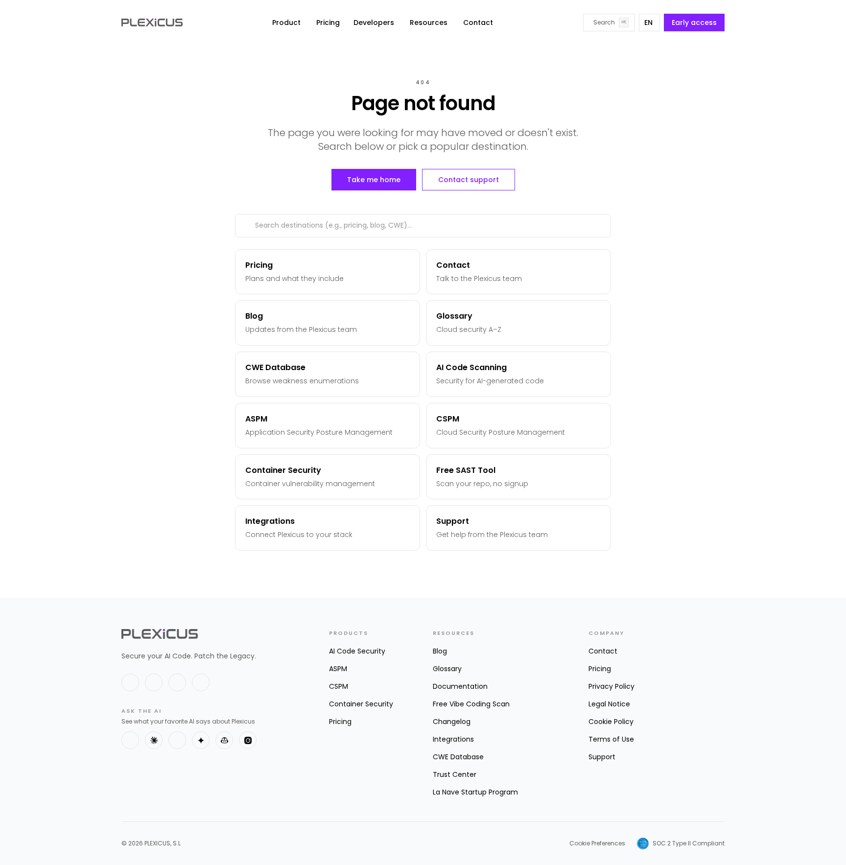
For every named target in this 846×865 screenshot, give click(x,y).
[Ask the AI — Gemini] (201, 740)
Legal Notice (609, 704)
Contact (478, 22)
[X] (130, 682)
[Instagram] (201, 682)
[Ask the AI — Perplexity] (177, 740)
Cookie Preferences (597, 843)
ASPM (338, 669)
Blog (440, 651)
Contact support (468, 180)
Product (286, 22)
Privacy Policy (611, 686)
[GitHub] (177, 682)
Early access (694, 22)
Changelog (451, 721)
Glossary (447, 669)
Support (601, 757)
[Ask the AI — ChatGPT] (130, 740)
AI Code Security (357, 651)
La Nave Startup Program (475, 792)
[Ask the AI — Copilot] (224, 740)
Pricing (328, 22)
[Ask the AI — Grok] (248, 740)
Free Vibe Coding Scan (471, 704)
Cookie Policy (611, 721)
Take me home (373, 180)
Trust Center (454, 774)
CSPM (338, 686)
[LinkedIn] (154, 682)
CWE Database (458, 757)
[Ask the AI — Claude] (154, 740)
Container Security (361, 704)
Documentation (460, 686)
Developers (373, 22)
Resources (428, 22)
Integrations (453, 739)
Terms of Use (611, 739)
